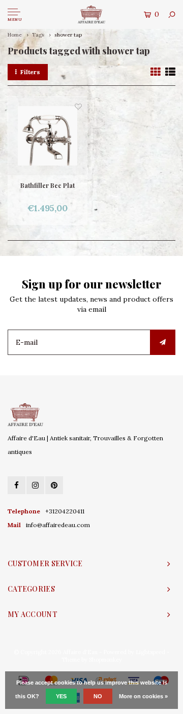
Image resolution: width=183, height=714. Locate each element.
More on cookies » (143, 696)
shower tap (68, 34)
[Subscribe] (162, 342)
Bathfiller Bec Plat (47, 185)
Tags (38, 34)
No (98, 696)
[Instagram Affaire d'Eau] (35, 485)
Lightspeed (150, 652)
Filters (30, 72)
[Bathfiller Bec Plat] (47, 135)
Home (15, 34)
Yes (61, 696)
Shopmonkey (105, 659)
